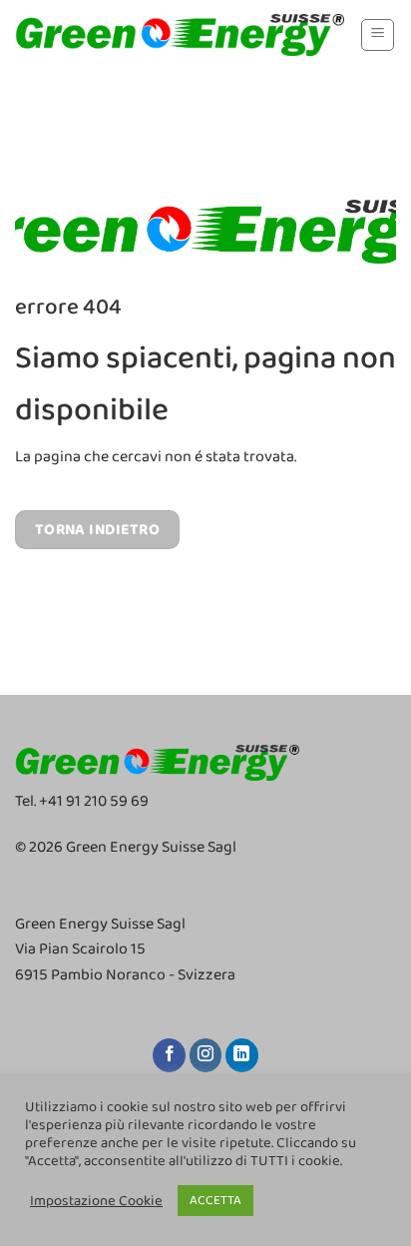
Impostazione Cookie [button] (96, 1201)
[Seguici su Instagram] (206, 1055)
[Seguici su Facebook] (169, 1055)
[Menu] (377, 35)
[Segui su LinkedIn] (241, 1055)
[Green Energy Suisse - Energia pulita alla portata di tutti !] (180, 35)
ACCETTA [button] (215, 1200)
